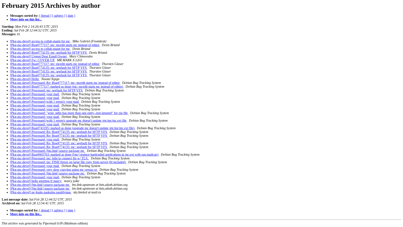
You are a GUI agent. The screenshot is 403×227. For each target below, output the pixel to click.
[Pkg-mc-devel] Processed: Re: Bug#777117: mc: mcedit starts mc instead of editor (65, 83)
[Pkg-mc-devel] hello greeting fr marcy (36, 181)
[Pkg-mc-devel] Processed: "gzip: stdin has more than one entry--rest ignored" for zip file (69, 113)
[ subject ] (58, 15)
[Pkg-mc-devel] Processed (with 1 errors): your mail (45, 101)
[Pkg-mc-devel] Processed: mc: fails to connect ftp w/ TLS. (49, 158)
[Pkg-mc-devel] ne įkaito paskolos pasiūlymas (41, 192)
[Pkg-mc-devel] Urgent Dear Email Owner (39, 56)
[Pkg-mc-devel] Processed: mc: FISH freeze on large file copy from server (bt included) (68, 162)
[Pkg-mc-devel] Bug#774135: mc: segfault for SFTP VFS (49, 52)
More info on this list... (26, 19)
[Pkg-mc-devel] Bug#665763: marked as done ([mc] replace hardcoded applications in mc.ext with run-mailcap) (84, 154)
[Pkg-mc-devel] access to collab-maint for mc (40, 41)
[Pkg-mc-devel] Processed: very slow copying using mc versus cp (54, 169)
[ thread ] (45, 15)
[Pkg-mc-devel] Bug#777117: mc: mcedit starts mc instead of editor (55, 45)
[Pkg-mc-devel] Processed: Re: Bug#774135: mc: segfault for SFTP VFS (59, 132)
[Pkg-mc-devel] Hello (25, 79)
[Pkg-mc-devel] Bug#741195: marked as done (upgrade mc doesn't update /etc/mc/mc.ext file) (72, 128)
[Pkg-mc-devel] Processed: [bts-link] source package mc (47, 151)
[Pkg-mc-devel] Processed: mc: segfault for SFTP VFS (46, 90)
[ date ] (70, 15)
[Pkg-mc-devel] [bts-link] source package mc (40, 185)
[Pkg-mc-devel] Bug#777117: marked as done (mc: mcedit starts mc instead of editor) (67, 86)
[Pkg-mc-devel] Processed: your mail (35, 94)
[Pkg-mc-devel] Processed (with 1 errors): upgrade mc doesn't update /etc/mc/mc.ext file (68, 120)
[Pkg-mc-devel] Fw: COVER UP (32, 60)
